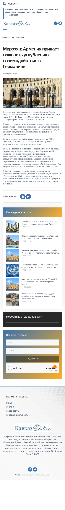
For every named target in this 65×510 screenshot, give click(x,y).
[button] (23, 196)
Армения (20, 37)
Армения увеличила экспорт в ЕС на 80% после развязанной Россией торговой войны (39, 281)
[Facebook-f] (56, 23)
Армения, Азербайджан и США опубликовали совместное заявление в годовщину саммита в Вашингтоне (31, 10)
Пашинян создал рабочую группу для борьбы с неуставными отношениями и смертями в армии (38, 296)
